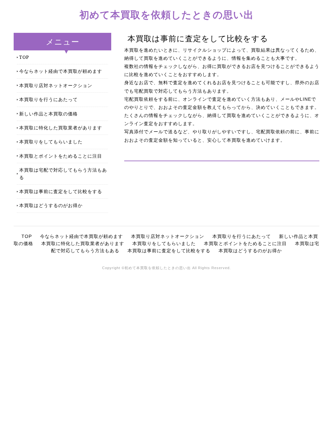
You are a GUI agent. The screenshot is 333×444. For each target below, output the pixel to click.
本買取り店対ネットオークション (55, 85)
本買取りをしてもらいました (51, 141)
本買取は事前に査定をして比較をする (60, 191)
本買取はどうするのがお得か (51, 205)
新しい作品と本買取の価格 (48, 114)
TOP (24, 57)
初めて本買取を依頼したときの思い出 (166, 14)
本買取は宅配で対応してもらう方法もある (63, 173)
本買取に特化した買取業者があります (60, 127)
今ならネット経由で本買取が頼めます (60, 71)
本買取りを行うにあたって (48, 99)
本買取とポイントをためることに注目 (60, 156)
